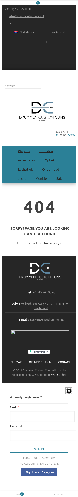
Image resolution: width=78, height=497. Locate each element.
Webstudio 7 (59, 374)
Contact (64, 362)
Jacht (22, 178)
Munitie (41, 178)
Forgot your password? (39, 457)
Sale (59, 178)
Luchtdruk (25, 169)
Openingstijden (40, 362)
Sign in (39, 449)
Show (65, 393)
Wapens (24, 151)
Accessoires (26, 160)
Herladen (46, 151)
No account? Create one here (39, 463)
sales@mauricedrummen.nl (26, 16)
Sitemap (16, 362)
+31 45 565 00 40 (44, 292)
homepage (53, 243)
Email (13, 407)
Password (16, 426)
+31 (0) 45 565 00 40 (18, 9)
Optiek (50, 160)
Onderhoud (50, 169)
